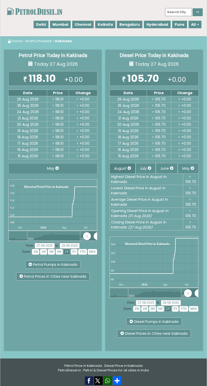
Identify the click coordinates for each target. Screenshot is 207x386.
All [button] (193, 24)
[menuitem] (92, 236)
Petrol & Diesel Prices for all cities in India (116, 370)
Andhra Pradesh (38, 41)
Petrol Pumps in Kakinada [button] (54, 264)
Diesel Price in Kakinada (123, 366)
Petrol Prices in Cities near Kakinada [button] (54, 276)
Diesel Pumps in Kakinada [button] (155, 321)
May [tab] (51, 168)
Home (17, 41)
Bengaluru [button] (129, 24)
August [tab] (120, 168)
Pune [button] (180, 24)
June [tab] (165, 168)
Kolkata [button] (105, 24)
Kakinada (63, 41)
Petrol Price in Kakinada (83, 366)
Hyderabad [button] (157, 24)
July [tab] (144, 168)
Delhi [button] (41, 24)
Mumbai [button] (60, 24)
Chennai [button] (83, 24)
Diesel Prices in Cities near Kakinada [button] (156, 333)
